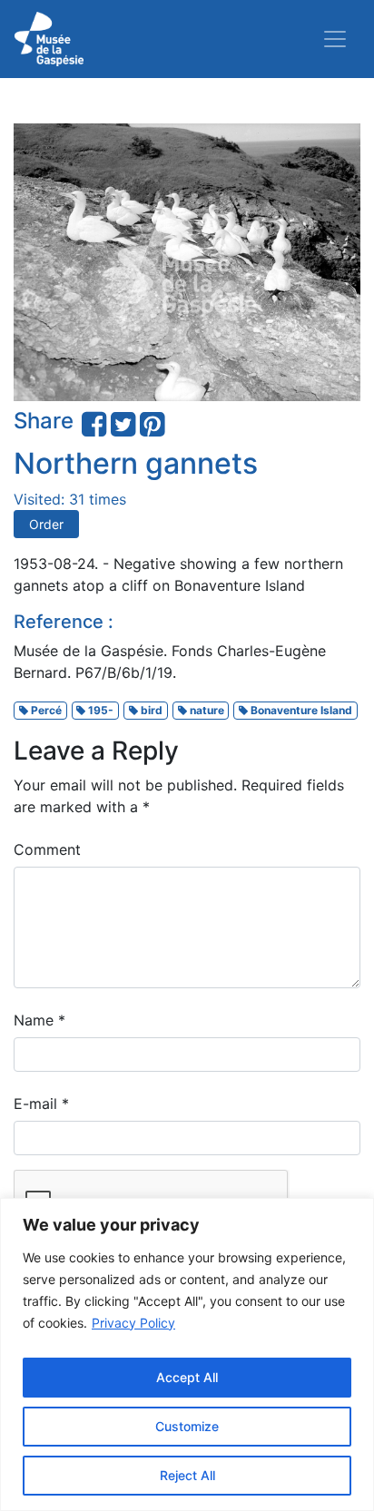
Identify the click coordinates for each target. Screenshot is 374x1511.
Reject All (187, 1475)
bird (150, 710)
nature (205, 710)
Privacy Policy (133, 1322)
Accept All (187, 1377)
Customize (187, 1426)
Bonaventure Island (300, 710)
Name (39, 1020)
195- (99, 710)
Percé (45, 710)
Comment (47, 849)
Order (46, 524)
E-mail (41, 1103)
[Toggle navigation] (334, 39)
